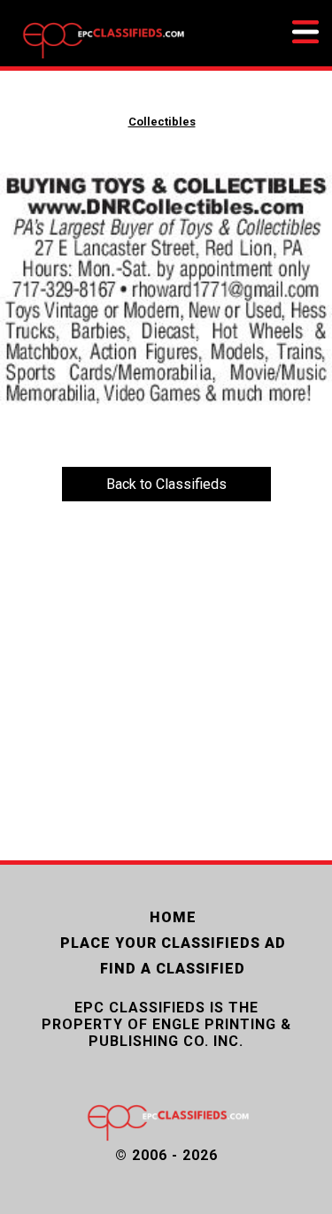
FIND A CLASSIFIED (172, 968)
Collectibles (162, 121)
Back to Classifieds (166, 484)
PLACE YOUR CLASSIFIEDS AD (173, 943)
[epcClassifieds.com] (101, 57)
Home (173, 917)
